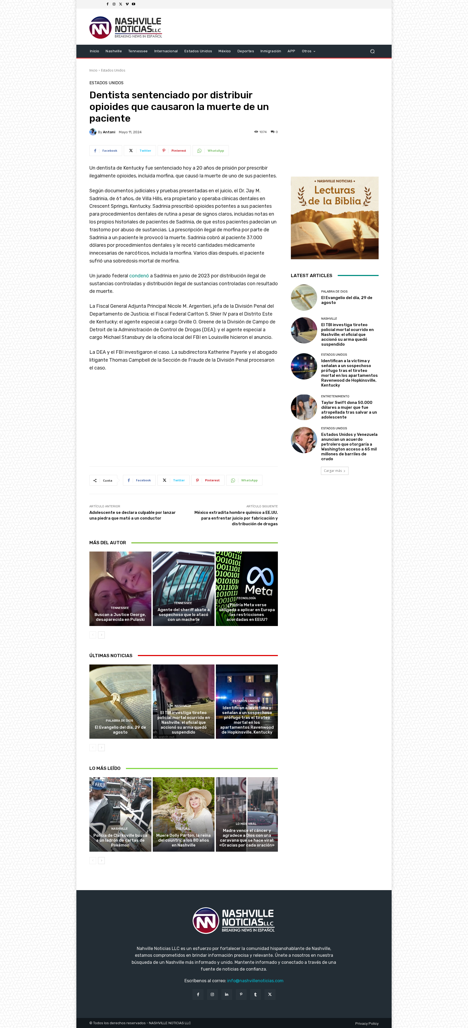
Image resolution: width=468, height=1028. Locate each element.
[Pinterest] (241, 994)
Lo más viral (246, 823)
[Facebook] (107, 4)
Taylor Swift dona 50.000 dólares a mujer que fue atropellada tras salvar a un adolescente (349, 410)
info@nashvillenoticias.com (255, 980)
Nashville (183, 706)
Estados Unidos (113, 70)
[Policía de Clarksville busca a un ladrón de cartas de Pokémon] (120, 814)
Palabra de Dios (119, 720)
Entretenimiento (335, 396)
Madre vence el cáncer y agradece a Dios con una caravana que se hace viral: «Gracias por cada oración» (247, 838)
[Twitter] (120, 4)
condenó (139, 276)
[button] (372, 51)
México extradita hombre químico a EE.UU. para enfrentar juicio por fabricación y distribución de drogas (236, 518)
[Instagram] (114, 4)
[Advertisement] (183, 421)
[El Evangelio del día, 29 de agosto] (120, 701)
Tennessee (119, 608)
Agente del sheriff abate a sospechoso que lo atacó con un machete (184, 614)
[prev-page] (92, 634)
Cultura (183, 828)
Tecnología (246, 598)
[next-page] (101, 634)
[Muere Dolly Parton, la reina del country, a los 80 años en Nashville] (184, 814)
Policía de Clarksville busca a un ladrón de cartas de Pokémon (120, 840)
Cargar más (333, 470)
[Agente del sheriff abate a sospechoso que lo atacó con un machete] (184, 589)
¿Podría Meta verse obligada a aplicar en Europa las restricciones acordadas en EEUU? (247, 612)
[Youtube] (133, 4)
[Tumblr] (255, 994)
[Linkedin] (227, 994)
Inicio (93, 70)
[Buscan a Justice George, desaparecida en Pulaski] (120, 589)
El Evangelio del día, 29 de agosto (120, 730)
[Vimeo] (127, 4)
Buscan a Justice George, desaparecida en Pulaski (120, 617)
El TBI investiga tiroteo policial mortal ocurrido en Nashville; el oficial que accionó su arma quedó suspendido (183, 722)
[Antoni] (93, 131)
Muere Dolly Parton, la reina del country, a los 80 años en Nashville (183, 840)
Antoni (109, 132)
